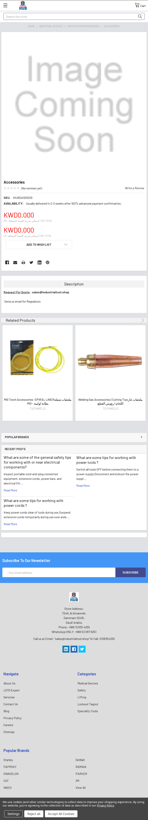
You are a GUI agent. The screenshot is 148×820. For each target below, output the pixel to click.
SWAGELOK (11, 773)
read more (10, 490)
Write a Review (134, 188)
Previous (137, 320)
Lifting (81, 697)
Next (142, 320)
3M (77, 780)
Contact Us (10, 704)
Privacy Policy (12, 718)
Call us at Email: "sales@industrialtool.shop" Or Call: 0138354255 (74, 638)
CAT (6, 780)
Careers (8, 725)
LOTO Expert (11, 690)
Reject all (33, 814)
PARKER (81, 773)
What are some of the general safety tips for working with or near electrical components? (37, 462)
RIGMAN (81, 767)
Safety (81, 690)
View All (81, 787)
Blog (6, 711)
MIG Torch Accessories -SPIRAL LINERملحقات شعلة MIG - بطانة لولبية (37, 401)
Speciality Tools (87, 711)
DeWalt (80, 760)
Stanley (8, 760)
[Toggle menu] (5, 5)
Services (9, 697)
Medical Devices (87, 683)
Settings (13, 814)
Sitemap (8, 732)
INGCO (7, 787)
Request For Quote (17, 292)
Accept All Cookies (61, 814)
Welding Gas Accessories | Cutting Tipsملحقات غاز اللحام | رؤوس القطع (110, 401)
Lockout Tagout (87, 704)
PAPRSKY (10, 767)
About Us (9, 683)
